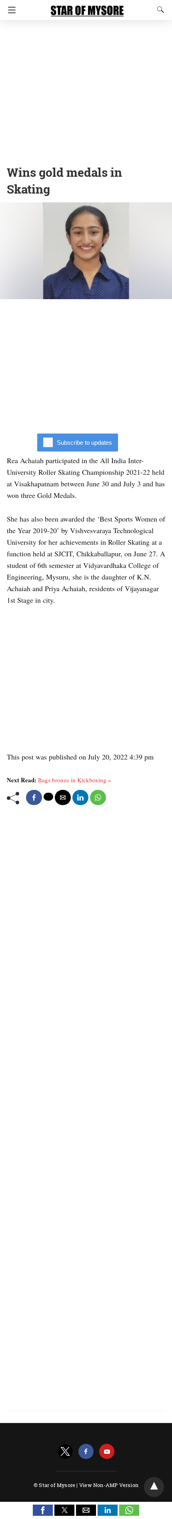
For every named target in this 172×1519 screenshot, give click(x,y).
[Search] (159, 9)
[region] (86, 90)
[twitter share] (48, 797)
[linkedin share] (80, 797)
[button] (43, 1510)
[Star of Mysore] (87, 7)
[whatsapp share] (98, 797)
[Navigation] (10, 10)
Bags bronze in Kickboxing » (74, 780)
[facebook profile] (86, 1452)
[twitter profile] (65, 1452)
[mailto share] (63, 797)
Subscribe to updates (84, 442)
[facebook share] (34, 797)
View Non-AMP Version (108, 1485)
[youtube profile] (106, 1452)
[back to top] (154, 1487)
